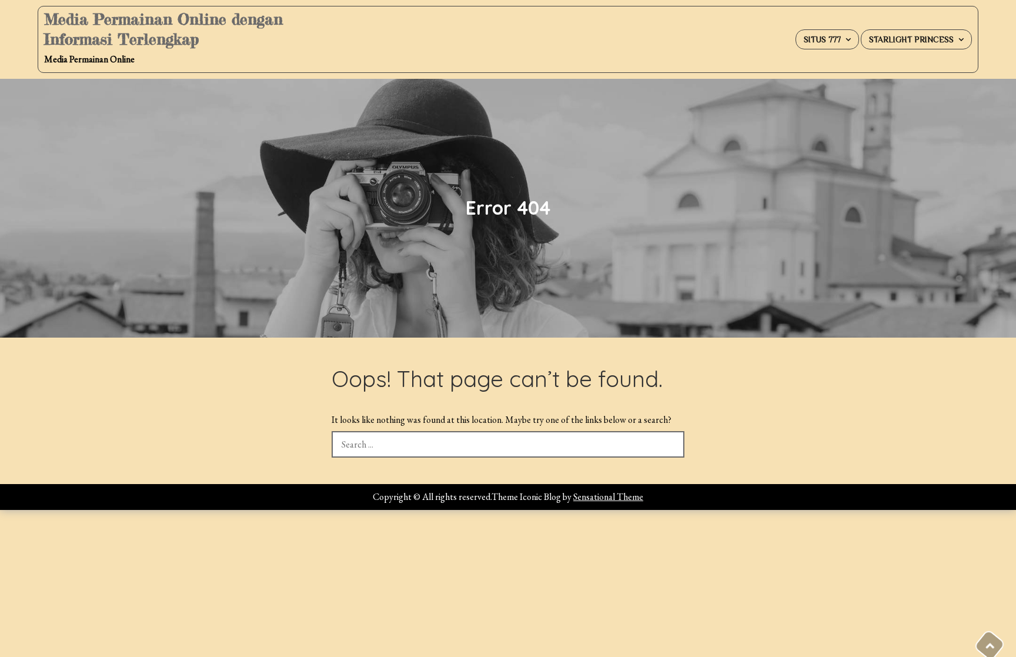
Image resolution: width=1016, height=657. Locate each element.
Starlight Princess (911, 39)
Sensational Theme (608, 497)
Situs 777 (822, 39)
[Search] (671, 444)
